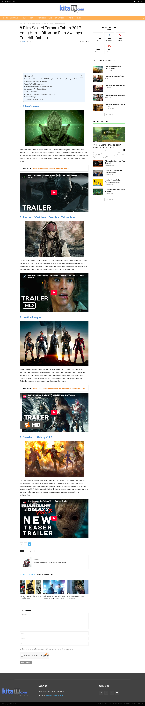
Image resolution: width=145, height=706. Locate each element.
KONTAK (134, 704)
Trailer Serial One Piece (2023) (114, 76)
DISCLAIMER (107, 704)
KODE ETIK (127, 704)
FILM (24, 18)
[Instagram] (135, 1)
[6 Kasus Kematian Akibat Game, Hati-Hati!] (98, 192)
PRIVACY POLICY (117, 704)
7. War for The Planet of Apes (34, 84)
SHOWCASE (14, 18)
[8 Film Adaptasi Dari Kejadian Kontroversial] (77, 587)
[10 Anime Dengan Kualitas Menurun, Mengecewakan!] (98, 182)
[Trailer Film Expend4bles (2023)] (98, 97)
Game (95, 141)
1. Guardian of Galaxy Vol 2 (33, 99)
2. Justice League (30, 97)
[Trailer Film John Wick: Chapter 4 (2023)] (98, 107)
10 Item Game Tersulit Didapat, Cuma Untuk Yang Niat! (107, 146)
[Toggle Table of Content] (81, 76)
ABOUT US (100, 704)
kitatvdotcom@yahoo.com (54, 695)
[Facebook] (131, 1)
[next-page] (24, 602)
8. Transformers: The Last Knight (35, 81)
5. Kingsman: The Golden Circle (35, 89)
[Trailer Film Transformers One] (98, 88)
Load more (108, 114)
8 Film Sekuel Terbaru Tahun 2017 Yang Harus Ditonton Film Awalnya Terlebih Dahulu (53, 79)
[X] (138, 1)
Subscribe (109, 45)
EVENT (71, 18)
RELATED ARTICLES (27, 575)
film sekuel (39, 551)
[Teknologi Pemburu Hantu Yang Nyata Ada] (98, 163)
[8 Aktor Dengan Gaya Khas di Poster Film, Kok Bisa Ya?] (30, 587)
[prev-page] (21, 602)
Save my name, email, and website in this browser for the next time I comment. (47, 649)
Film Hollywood (30, 551)
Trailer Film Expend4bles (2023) (115, 95)
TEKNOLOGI (42, 18)
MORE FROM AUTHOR (45, 575)
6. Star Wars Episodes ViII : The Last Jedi (38, 86)
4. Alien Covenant (30, 91)
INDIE (79, 18)
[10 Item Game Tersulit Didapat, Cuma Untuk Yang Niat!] (109, 134)
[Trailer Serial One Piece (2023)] (98, 78)
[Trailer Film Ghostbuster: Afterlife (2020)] (98, 69)
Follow (109, 34)
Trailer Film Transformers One (115, 85)
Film (21, 23)
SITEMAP (140, 704)
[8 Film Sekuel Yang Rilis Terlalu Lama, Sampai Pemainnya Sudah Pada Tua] (54, 587)
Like (98, 34)
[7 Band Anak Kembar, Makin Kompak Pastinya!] (98, 173)
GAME (50, 18)
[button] (142, 18)
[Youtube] (141, 1)
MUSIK (32, 18)
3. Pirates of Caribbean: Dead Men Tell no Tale (40, 94)
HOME (5, 18)
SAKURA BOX (59, 18)
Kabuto (24, 41)
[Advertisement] (54, 58)
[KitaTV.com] (72, 9)
